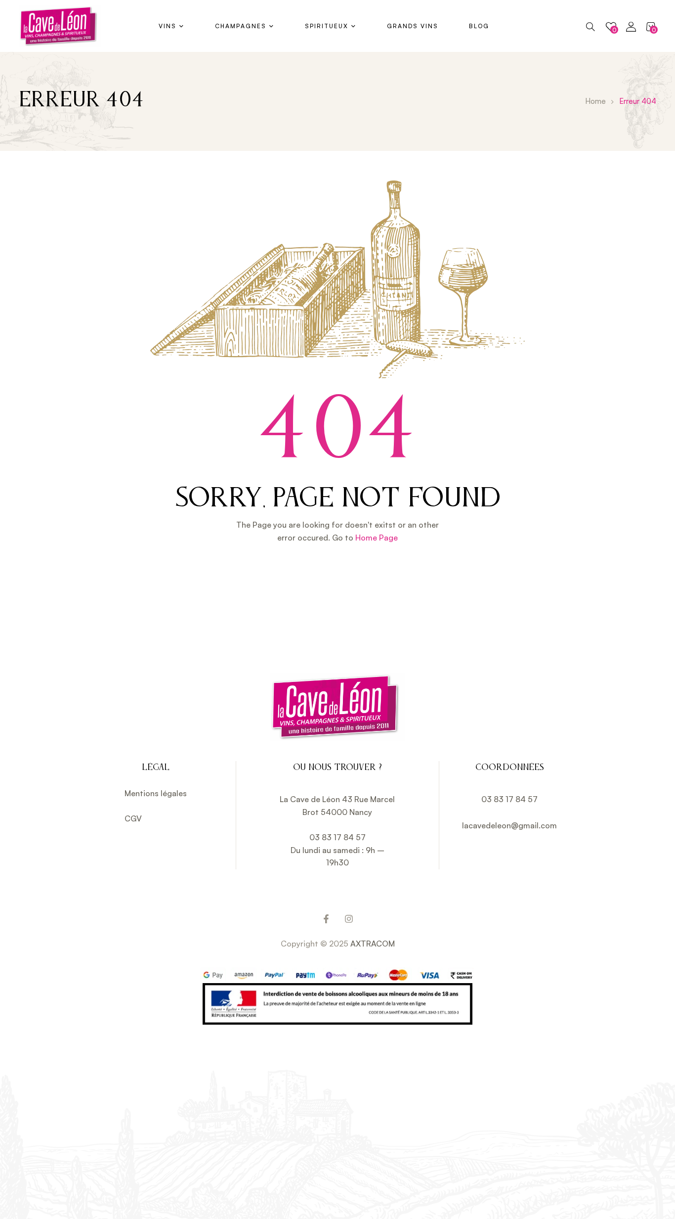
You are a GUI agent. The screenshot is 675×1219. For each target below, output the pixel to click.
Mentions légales (156, 793)
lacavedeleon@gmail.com (509, 825)
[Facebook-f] (326, 919)
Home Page (376, 537)
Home (595, 101)
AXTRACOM (372, 943)
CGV (133, 818)
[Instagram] (349, 919)
